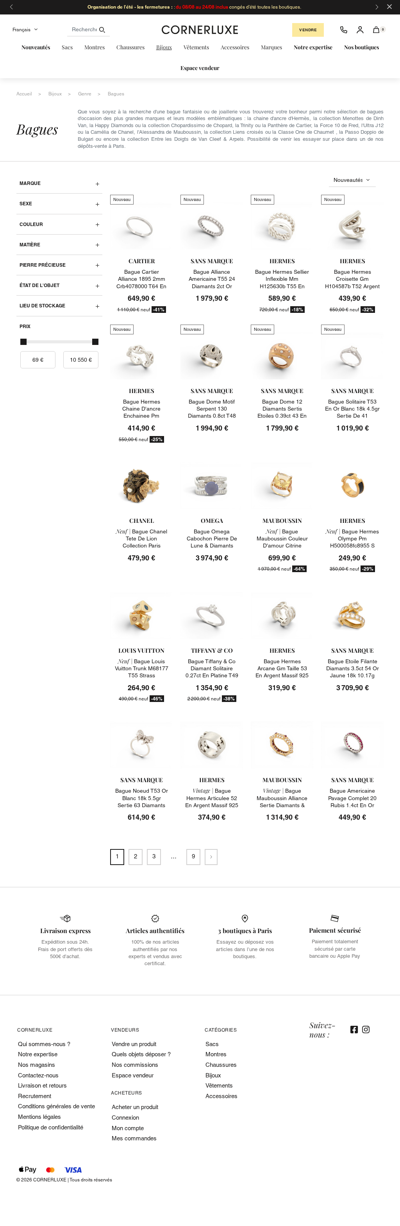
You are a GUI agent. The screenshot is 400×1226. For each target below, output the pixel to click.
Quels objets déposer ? (141, 1054)
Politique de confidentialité (50, 1127)
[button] (376, 29)
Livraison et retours (42, 1085)
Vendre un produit (134, 1044)
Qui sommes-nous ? (44, 1044)
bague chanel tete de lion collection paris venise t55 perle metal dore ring (141, 545)
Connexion (125, 1117)
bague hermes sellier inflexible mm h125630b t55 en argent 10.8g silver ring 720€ (282, 286)
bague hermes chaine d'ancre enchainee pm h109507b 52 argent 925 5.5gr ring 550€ (141, 415)
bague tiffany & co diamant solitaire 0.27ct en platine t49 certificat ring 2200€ (212, 672)
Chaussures (221, 1064)
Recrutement (34, 1096)
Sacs (212, 1044)
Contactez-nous (38, 1075)
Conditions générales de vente (56, 1106)
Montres (216, 1054)
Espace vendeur (133, 1075)
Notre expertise (37, 1054)
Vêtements (219, 1085)
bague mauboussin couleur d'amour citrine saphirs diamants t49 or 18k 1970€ (282, 545)
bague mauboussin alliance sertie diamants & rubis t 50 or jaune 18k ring (282, 805)
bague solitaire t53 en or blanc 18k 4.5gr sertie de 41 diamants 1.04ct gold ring (352, 415)
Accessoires (221, 1096)
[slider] (23, 342)
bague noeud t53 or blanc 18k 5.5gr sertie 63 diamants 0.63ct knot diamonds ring (141, 805)
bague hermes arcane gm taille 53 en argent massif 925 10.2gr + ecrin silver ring (282, 675)
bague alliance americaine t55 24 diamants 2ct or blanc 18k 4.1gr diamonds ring (212, 286)
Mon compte (128, 1128)
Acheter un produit (135, 1107)
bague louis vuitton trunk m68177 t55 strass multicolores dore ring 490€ (141, 675)
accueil (24, 94)
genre (84, 94)
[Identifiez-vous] (360, 29)
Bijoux (213, 1075)
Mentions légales (39, 1116)
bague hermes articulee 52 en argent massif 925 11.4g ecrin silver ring (211, 805)
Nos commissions (135, 1064)
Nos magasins (36, 1064)
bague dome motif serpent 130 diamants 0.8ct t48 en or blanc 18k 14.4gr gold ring (212, 415)
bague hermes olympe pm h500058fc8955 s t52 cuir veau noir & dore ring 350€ (352, 545)
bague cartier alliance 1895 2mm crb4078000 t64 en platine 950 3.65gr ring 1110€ (141, 286)
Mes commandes (134, 1138)
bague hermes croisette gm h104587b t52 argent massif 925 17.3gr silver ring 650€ (352, 286)
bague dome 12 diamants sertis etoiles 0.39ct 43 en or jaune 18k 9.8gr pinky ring (282, 415)
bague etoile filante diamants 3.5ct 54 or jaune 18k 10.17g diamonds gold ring (352, 672)
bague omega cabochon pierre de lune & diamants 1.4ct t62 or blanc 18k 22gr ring (212, 545)
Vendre (308, 29)
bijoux (55, 94)
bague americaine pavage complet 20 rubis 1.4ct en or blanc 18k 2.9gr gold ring (353, 805)
